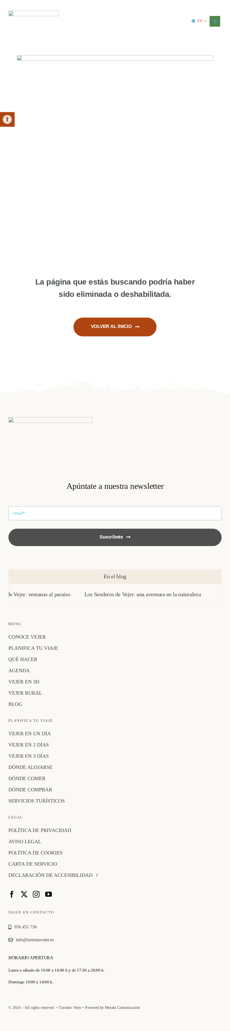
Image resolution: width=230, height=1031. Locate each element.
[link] (7, 119)
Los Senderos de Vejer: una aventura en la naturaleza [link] (130, 594)
